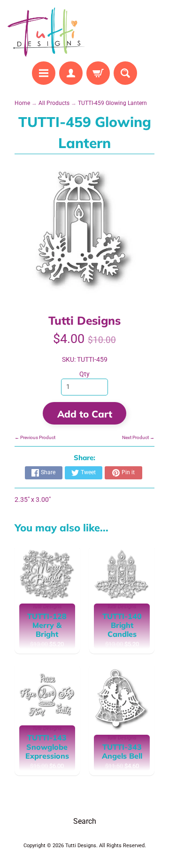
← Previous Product (35, 437)
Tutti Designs (84, 320)
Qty (84, 374)
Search (84, 821)
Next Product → (138, 437)
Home (22, 103)
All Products (53, 103)
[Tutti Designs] (46, 32)
